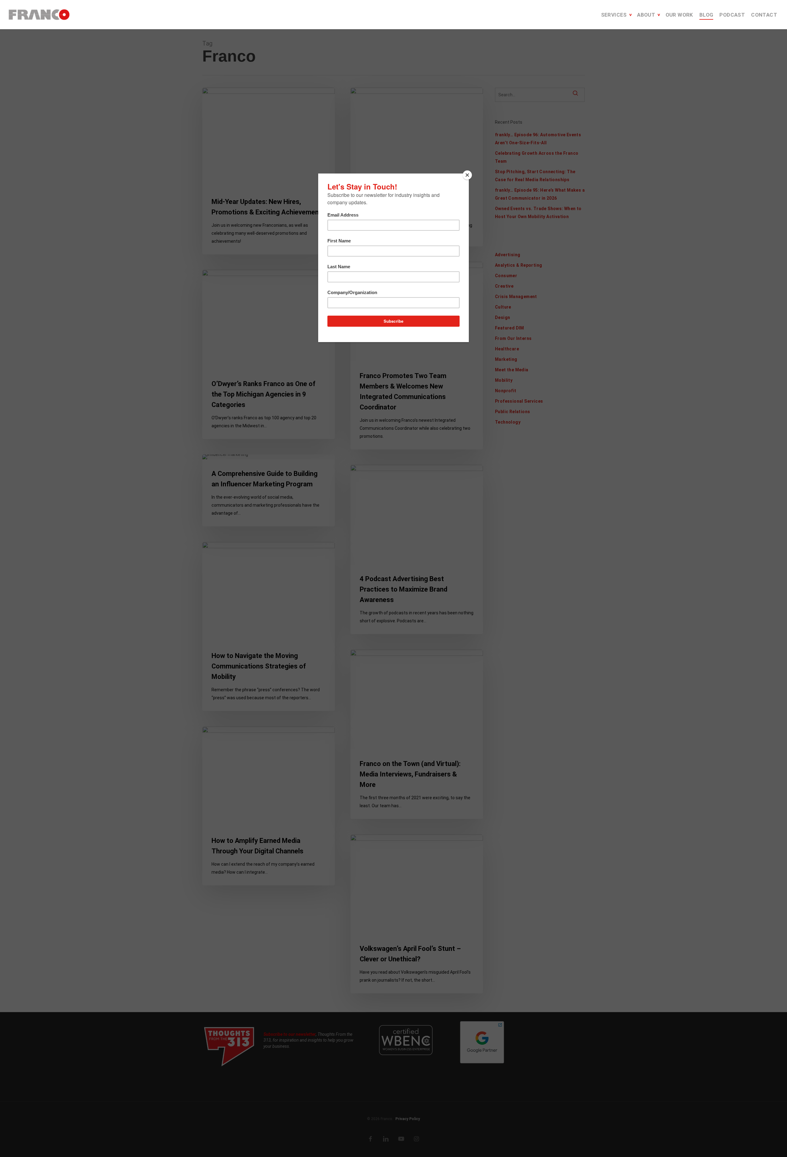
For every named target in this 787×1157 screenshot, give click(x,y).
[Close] (467, 175)
